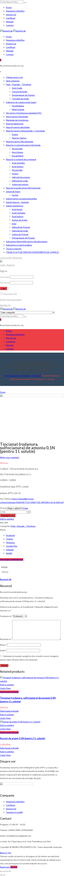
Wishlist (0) (5, 305)
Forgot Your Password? (11, 299)
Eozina (15, 134)
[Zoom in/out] (9, 871)
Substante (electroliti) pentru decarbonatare (26, 241)
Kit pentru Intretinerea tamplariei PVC (24, 113)
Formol (15, 173)
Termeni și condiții (14, 812)
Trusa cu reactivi (13, 248)
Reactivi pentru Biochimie (18, 127)
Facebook (10, 535)
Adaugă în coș (7, 515)
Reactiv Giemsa (19, 138)
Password (4, 282)
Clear (25, 508)
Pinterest (10, 542)
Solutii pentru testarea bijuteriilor (21, 198)
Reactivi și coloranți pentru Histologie (23, 145)
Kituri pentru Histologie (17, 116)
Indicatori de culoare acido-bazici (21, 102)
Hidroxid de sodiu (20, 181)
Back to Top (5, 852)
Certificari (10, 18)
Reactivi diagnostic (15, 123)
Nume (3, 645)
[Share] (4, 871)
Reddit (9, 553)
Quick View (5, 688)
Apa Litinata (17, 152)
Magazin (10, 21)
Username (5, 277)
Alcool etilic (17, 170)
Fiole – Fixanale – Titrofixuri (18, 84)
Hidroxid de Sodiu (20, 230)
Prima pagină (11, 375)
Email (3, 650)
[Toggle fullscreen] (7, 871)
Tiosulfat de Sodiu (20, 98)
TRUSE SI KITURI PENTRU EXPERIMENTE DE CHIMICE (32, 252)
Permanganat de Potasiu (23, 95)
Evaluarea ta (6, 616)
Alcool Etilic (17, 148)
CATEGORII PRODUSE (11, 258)
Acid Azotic (17, 209)
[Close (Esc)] (1, 871)
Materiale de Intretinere (17, 120)
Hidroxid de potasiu (21, 177)
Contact (10, 25)
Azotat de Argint (20, 220)
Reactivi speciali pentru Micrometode (23, 188)
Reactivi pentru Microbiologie (19, 141)
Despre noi (11, 14)
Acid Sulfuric (18, 166)
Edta (14, 223)
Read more (5, 867)
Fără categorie (12, 81)
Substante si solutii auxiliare (19, 245)
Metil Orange (18, 109)
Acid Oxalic (17, 88)
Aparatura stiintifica (15, 11)
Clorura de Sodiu (19, 91)
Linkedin (10, 549)
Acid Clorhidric (18, 213)
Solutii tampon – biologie (17, 202)
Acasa (9, 7)
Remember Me (10, 294)
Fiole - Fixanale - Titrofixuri (29, 375)
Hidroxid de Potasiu (21, 227)
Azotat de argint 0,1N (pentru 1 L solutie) (22, 738)
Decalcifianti (17, 156)
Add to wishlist (7, 519)
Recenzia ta (6, 639)
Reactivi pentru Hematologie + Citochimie (25, 131)
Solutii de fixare (13, 191)
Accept (13, 867)
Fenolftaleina (18, 106)
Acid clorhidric (18, 163)
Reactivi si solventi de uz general (21, 159)
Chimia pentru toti (14, 77)
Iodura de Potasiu (20, 234)
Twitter (9, 539)
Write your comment (9, 457)
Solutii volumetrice (14, 205)
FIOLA (3, 508)
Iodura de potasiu (20, 184)
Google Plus (11, 546)
